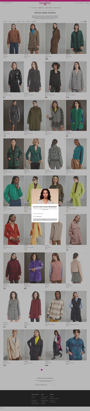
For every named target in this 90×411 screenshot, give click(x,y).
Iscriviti (45, 219)
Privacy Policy (39, 216)
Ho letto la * (38, 216)
